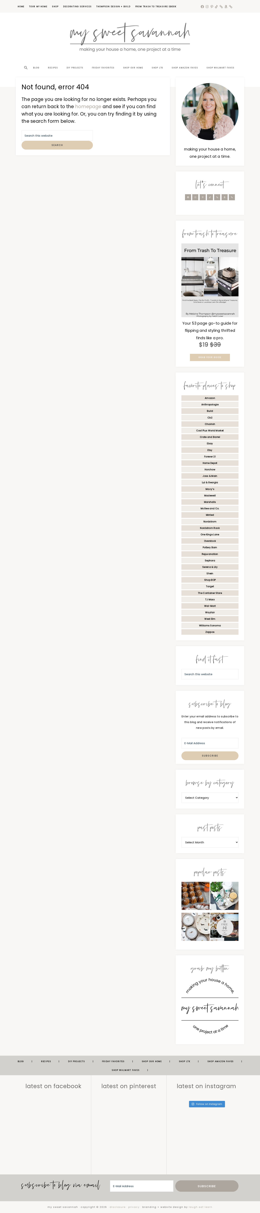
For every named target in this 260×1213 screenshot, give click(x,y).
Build (210, 411)
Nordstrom (209, 521)
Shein (210, 573)
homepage (88, 106)
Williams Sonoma (210, 625)
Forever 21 (210, 456)
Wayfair (210, 612)
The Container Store (210, 593)
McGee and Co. (210, 508)
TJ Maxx (210, 599)
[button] (25, 61)
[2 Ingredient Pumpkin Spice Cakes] (195, 897)
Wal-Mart (210, 606)
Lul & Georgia (210, 482)
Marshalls (210, 502)
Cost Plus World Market (210, 430)
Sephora (210, 560)
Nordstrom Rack (210, 528)
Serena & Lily (210, 567)
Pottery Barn (210, 547)
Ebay (210, 443)
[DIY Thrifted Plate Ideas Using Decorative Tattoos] (195, 928)
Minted (210, 515)
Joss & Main (210, 476)
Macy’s (210, 489)
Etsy (209, 450)
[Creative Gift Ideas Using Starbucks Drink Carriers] (224, 897)
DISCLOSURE (118, 1207)
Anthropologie (210, 404)
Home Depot (210, 463)
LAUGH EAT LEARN (200, 1207)
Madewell (210, 495)
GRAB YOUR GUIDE (210, 357)
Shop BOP (210, 580)
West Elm (209, 618)
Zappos (210, 632)
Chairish (210, 424)
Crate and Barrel (210, 437)
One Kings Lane (210, 534)
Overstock (210, 541)
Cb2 (209, 417)
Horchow (210, 469)
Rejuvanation (210, 554)
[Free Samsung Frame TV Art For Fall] (224, 928)
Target (210, 586)
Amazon (210, 398)
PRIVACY (134, 1207)
